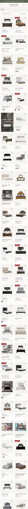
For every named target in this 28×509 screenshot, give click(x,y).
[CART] (26, 5)
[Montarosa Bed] (21, 214)
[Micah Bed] (7, 250)
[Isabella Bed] (7, 139)
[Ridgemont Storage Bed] (21, 60)
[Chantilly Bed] (7, 310)
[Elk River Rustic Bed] (7, 368)
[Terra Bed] (21, 386)
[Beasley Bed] (21, 195)
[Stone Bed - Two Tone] (7, 331)
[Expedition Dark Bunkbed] (7, 99)
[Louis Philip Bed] (21, 99)
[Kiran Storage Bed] (7, 270)
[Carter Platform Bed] (7, 214)
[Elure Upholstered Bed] (21, 80)
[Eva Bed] (7, 157)
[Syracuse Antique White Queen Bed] (7, 177)
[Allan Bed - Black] (7, 486)
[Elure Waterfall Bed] (21, 232)
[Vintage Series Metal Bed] (7, 386)
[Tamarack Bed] (21, 119)
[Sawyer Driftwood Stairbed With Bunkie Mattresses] (21, 427)
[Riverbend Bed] (21, 250)
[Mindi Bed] (7, 466)
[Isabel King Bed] (21, 177)
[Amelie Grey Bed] (7, 80)
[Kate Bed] (21, 290)
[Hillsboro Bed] (21, 349)
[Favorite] (11, 18)
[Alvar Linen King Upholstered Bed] (21, 331)
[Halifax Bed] (7, 290)
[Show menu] (1, 5)
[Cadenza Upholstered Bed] (7, 232)
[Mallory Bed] (7, 406)
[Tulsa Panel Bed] (21, 23)
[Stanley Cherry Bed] (21, 446)
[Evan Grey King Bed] (21, 310)
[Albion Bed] (21, 139)
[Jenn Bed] (7, 446)
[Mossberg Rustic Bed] (21, 270)
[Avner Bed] (7, 60)
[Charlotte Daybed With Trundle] (21, 41)
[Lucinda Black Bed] (21, 368)
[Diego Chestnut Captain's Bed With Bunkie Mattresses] (21, 466)
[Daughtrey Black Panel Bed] (21, 406)
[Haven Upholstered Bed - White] (7, 41)
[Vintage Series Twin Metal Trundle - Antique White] (7, 195)
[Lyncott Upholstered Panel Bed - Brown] (21, 486)
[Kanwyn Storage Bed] (7, 349)
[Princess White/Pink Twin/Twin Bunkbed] (7, 427)
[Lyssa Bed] (21, 157)
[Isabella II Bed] (7, 23)
